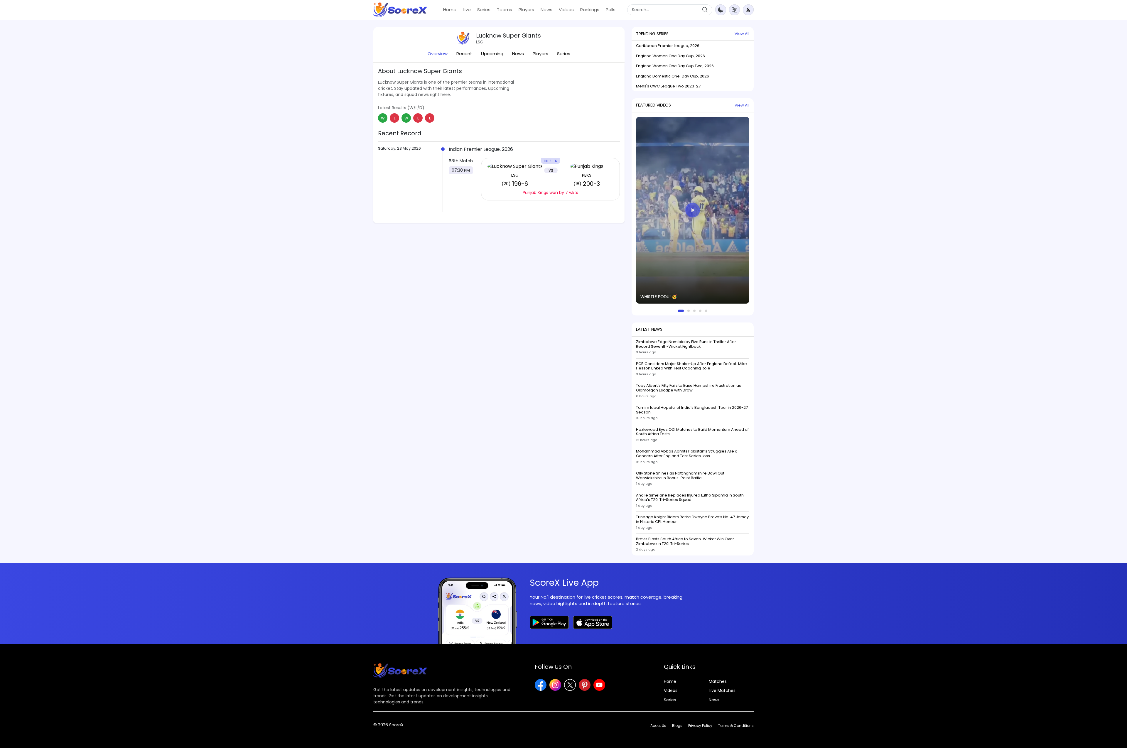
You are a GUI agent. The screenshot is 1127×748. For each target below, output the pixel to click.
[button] (734, 9)
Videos (566, 9)
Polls (610, 9)
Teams (504, 9)
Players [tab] (540, 53)
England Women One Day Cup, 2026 (670, 56)
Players (526, 9)
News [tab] (518, 53)
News (546, 9)
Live (467, 9)
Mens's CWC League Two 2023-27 (668, 86)
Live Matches (722, 690)
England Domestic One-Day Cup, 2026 (672, 76)
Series (483, 9)
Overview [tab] (438, 53)
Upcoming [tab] (492, 53)
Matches (718, 681)
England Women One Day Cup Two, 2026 (675, 66)
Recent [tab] (464, 53)
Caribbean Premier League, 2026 (667, 45)
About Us (658, 725)
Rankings (589, 9)
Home (449, 9)
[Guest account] (748, 9)
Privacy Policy (700, 725)
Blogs (677, 725)
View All (742, 34)
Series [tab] (563, 53)
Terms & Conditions (736, 725)
